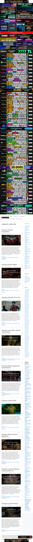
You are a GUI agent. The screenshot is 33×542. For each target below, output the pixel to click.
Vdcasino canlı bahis (27, 393)
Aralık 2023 (26, 315)
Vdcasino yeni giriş (27, 496)
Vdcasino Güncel (27, 426)
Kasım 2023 (27, 316)
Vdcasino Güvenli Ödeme (10, 503)
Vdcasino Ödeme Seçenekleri (7, 230)
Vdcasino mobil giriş (27, 454)
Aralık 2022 (26, 331)
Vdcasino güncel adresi (27, 429)
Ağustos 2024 (27, 304)
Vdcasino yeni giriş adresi (27, 498)
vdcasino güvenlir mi (28, 438)
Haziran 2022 (27, 339)
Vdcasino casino (27, 405)
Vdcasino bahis (27, 383)
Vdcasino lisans (27, 451)
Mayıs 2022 (26, 340)
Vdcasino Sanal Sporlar (27, 472)
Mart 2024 (26, 311)
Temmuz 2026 (27, 289)
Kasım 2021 (26, 348)
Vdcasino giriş (27, 418)
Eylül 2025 (26, 292)
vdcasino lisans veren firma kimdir (7, 393)
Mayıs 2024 (26, 308)
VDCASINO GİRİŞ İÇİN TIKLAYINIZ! (17, 32)
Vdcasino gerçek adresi (28, 413)
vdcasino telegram (27, 479)
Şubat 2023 (27, 328)
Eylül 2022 (26, 335)
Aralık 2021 (26, 347)
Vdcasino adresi (27, 381)
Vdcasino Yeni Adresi (19, 218)
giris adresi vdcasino (28, 369)
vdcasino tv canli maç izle (27, 482)
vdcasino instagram (27, 443)
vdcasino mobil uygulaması (26, 457)
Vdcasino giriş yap (27, 424)
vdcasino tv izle (27, 483)
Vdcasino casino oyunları (28, 407)
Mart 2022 (26, 343)
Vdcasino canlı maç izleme (27, 404)
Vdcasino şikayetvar (27, 507)
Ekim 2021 (26, 350)
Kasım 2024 (27, 300)
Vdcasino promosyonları (27, 470)
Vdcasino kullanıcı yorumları (27, 450)
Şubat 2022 (26, 344)
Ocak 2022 (26, 346)
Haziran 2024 (27, 307)
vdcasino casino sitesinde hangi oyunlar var (8, 496)
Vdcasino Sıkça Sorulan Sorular (27, 478)
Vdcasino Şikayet (22, 216)
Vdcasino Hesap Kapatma (28, 440)
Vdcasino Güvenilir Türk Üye (11, 297)
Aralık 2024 (26, 299)
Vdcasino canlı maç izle (27, 401)
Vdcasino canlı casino (28, 397)
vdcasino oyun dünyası (27, 510)
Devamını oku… (9, 254)
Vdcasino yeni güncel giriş (28, 500)
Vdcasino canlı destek (28, 399)
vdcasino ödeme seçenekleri (11, 257)
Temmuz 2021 (27, 354)
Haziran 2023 (27, 323)
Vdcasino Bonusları (27, 389)
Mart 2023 (26, 327)
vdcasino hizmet (27, 441)
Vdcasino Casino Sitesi (27, 410)
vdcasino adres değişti (6, 290)
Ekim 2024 (26, 301)
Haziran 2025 (27, 293)
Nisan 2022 (26, 342)
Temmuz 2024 (27, 305)
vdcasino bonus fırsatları (12, 290)
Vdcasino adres (27, 379)
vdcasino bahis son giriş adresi (28, 387)
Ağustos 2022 (27, 336)
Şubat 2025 (26, 296)
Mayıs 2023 (26, 324)
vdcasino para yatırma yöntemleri (27, 463)
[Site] (16, 55)
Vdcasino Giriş (16, 216)
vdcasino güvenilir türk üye (13, 323)
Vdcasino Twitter (12, 218)
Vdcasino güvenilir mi (27, 436)
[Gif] (16, 90)
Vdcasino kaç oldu (27, 448)
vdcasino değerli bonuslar (6, 323)
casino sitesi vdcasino (26, 368)
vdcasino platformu (27, 466)
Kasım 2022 (27, 332)
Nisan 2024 (26, 309)
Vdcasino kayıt (27, 446)
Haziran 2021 (27, 355)
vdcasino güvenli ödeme (6, 530)
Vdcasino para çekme (27, 465)
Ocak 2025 (26, 297)
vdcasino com (26, 411)
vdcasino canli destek (27, 391)
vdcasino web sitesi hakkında (27, 489)
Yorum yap (4, 259)
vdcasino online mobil (11, 427)
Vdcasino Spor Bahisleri (27, 476)
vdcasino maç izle (5, 257)
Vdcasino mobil (27, 453)
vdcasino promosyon (27, 467)
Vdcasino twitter (26, 486)
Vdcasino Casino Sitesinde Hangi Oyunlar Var (10, 469)
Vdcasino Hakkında (12, 530)
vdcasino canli (27, 390)
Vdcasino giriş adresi (28, 421)
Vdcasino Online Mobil (9, 400)
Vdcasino (11, 216)
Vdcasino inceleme (27, 442)
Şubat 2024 (27, 312)
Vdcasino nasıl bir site (28, 459)
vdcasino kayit (26, 445)
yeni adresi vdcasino (28, 508)
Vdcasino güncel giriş (27, 431)
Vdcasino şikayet (27, 504)
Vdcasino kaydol (27, 444)
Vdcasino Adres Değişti (9, 264)
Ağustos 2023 (27, 320)
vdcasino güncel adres (27, 427)
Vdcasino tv (27, 480)
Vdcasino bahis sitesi (28, 385)
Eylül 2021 (26, 351)
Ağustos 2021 (27, 352)
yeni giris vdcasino (27, 509)
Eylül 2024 (26, 303)
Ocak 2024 (26, 313)
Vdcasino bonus (28, 388)
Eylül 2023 (26, 319)
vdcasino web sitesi (27, 488)
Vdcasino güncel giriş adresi (27, 434)
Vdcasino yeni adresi (27, 493)
